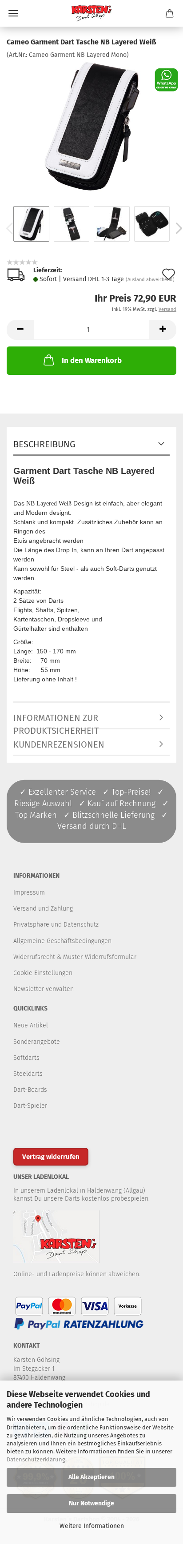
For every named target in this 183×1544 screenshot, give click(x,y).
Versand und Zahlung (43, 908)
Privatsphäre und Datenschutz (56, 924)
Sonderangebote (36, 1042)
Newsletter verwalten (43, 989)
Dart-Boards (30, 1090)
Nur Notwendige (91, 1503)
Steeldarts (28, 1074)
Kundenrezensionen (58, 744)
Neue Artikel (30, 1025)
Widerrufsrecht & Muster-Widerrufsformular (74, 957)
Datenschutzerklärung (36, 1459)
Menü (13, 13)
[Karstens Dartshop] (91, 13)
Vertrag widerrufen (51, 1157)
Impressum (29, 892)
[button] (20, 330)
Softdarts (26, 1058)
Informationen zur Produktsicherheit (56, 720)
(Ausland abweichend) (150, 280)
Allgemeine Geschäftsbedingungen (62, 941)
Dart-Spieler (30, 1106)
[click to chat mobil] (166, 79)
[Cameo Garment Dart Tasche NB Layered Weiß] (91, 126)
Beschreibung (44, 444)
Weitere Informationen (92, 1526)
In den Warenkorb (92, 360)
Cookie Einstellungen (42, 973)
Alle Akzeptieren (91, 1477)
